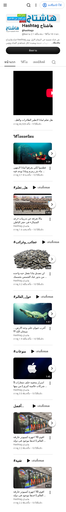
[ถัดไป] (52, 153)
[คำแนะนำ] (5, 5)
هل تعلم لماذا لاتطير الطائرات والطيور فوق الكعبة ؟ (33, 119)
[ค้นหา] (28, 5)
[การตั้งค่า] (36, 5)
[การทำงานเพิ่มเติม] (50, 168)
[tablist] (33, 62)
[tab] (9, 62)
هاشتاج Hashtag (21, 226)
